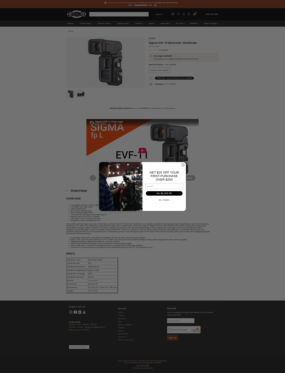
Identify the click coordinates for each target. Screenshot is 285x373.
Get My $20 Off (164, 193)
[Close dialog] (183, 164)
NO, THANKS (164, 200)
